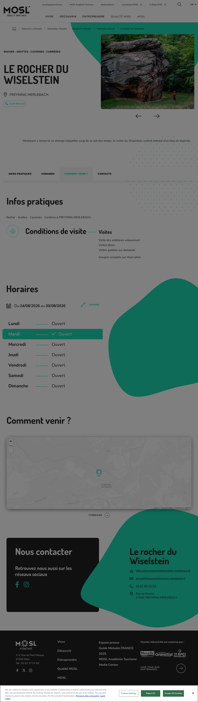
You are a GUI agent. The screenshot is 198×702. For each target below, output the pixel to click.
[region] (99, 693)
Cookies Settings (128, 693)
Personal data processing (87, 695)
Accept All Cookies (173, 693)
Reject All (150, 693)
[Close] (193, 693)
